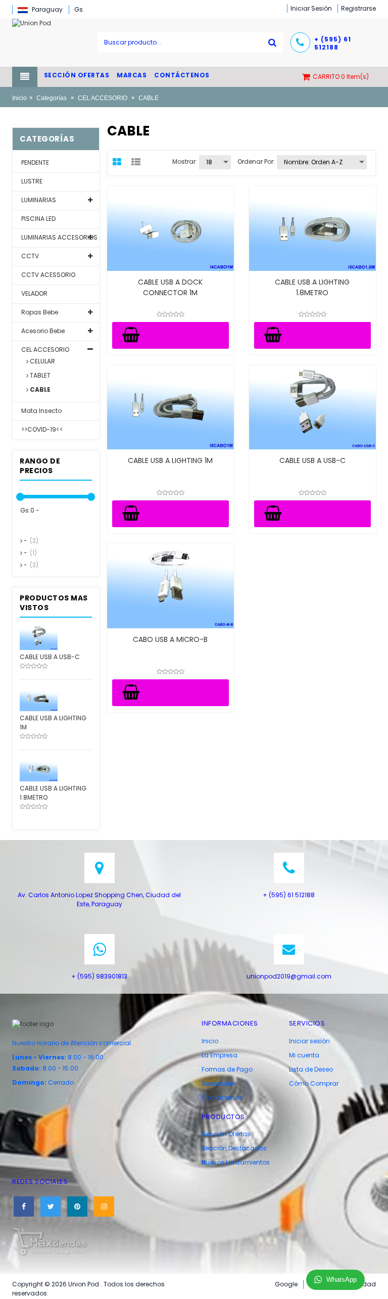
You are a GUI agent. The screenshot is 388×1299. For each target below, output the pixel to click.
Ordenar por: (256, 161)
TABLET (39, 375)
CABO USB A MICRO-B (170, 639)
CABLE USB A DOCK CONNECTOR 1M (170, 287)
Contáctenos (222, 1097)
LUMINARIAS (38, 200)
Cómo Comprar (313, 1083)
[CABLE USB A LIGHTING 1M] (39, 697)
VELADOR (33, 293)
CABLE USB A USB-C (312, 460)
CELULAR (41, 361)
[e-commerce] (31, 22)
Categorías (51, 98)
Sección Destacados (234, 1148)
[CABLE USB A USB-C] (39, 636)
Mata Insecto (41, 410)
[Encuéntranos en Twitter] (50, 1206)
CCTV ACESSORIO (47, 274)
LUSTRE (31, 181)
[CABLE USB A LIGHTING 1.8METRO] (39, 768)
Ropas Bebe (39, 312)
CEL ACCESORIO (102, 98)
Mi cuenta (304, 1055)
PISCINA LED (38, 218)
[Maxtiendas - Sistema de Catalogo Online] (50, 1240)
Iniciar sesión (309, 1041)
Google (286, 1284)
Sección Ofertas (226, 1134)
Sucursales (219, 1083)
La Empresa (219, 1055)
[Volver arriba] (377, 1281)
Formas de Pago (227, 1069)
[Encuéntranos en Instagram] (104, 1206)
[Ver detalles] (170, 228)
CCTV (29, 256)
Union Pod (84, 1284)
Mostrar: (184, 161)
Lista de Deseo (311, 1069)
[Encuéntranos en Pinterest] (77, 1206)
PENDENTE (34, 162)
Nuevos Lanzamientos (236, 1162)
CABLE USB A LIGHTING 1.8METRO (312, 287)
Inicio (19, 98)
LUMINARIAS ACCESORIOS (59, 237)
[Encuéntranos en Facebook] (24, 1206)
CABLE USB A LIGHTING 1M (170, 460)
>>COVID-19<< (41, 429)
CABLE (39, 389)
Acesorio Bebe (42, 331)
